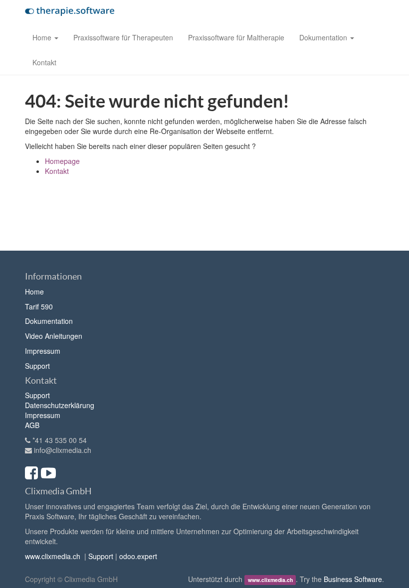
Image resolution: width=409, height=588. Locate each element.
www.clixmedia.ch (52, 556)
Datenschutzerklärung (59, 405)
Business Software (353, 579)
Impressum (42, 351)
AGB (32, 425)
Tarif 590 (39, 306)
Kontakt (57, 171)
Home (34, 291)
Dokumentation (49, 321)
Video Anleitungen (53, 336)
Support (37, 366)
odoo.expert (138, 556)
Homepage (62, 161)
